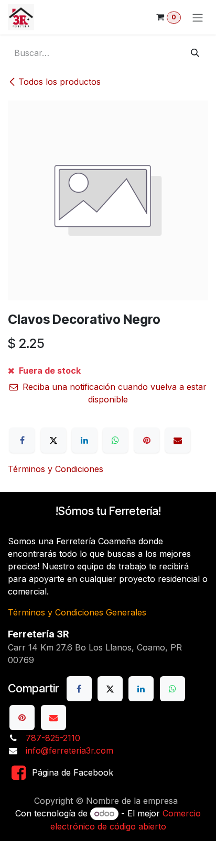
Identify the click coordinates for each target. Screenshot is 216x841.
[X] (53, 440)
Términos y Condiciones (55, 469)
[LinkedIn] (84, 440)
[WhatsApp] (115, 440)
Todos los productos (59, 81)
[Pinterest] (146, 440)
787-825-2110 (53, 738)
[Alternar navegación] (197, 17)
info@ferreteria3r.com (69, 750)
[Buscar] (195, 53)
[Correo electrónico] (177, 440)
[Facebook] (22, 440)
